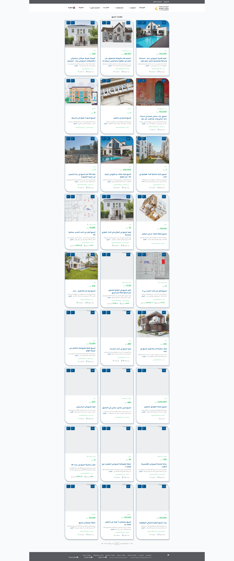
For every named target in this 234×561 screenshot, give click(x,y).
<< (132, 543)
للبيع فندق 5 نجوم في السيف (83, 118)
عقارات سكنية (132, 555)
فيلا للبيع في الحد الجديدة (120, 349)
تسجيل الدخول (157, 1)
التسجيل (166, 1)
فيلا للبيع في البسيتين (85, 407)
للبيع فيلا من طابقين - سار (84, 291)
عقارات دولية (87, 555)
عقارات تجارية (121, 555)
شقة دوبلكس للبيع (87, 523)
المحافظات (119, 8)
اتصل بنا (106, 7)
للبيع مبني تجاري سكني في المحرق (116, 408)
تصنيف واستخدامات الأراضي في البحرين (118, 557)
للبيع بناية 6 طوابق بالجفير (155, 407)
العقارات (133, 8)
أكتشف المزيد (95, 8)
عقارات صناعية (110, 555)
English (70, 8)
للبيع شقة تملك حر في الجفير (154, 234)
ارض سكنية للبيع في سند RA (83, 465)
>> (102, 543)
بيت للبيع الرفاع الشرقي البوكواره (153, 523)
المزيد (147, 66)
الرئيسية (142, 7)
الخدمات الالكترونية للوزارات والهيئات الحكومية (141, 557)
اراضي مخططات (98, 555)
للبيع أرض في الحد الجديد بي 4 (154, 291)
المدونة (81, 7)
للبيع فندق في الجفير (122, 118)
